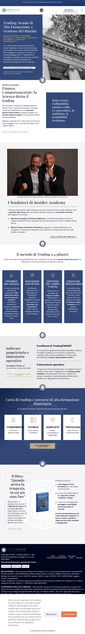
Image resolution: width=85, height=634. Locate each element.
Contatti (79, 558)
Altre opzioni (51, 614)
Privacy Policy (6, 566)
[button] (41, 10)
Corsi (71, 558)
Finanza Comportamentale (57, 558)
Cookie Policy (16, 566)
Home (53, 556)
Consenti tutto (69, 614)
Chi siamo (72, 556)
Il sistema (61, 556)
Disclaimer (25, 566)
